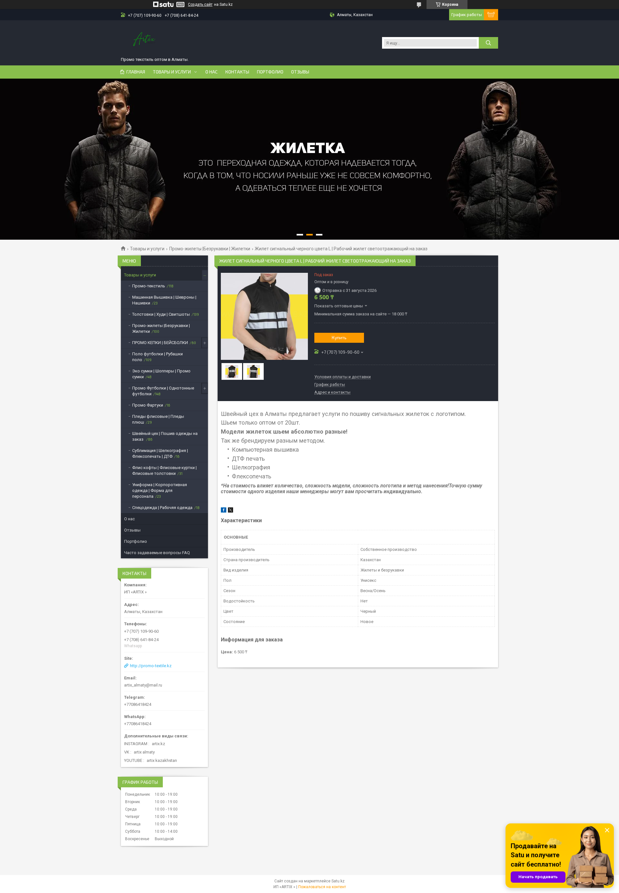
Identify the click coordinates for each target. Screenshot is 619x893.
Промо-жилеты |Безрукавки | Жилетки (209, 248)
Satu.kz (338, 881)
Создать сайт (200, 4)
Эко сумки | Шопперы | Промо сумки (161, 374)
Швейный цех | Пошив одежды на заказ (165, 436)
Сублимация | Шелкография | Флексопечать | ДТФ (160, 453)
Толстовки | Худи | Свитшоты (161, 314)
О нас (211, 72)
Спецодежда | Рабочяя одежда (162, 507)
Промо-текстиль (148, 285)
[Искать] (488, 43)
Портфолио (270, 72)
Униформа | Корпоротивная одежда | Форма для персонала (159, 490)
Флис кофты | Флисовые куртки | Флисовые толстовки (164, 470)
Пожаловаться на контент (322, 887)
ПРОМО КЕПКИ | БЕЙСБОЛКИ (160, 342)
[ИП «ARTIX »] (145, 40)
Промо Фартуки (147, 405)
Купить (339, 337)
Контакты (237, 72)
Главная (135, 72)
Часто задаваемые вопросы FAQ (157, 552)
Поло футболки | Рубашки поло (157, 356)
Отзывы (300, 72)
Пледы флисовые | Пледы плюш (158, 419)
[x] (230, 511)
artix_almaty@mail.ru (143, 685)
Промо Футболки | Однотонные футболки (163, 391)
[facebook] (223, 511)
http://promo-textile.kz (151, 665)
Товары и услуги (172, 72)
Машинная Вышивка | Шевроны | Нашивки (164, 300)
